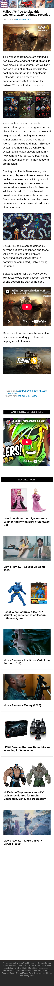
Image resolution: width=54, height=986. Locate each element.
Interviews (33, 889)
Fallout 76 (32, 396)
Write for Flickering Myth (32, 945)
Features (32, 880)
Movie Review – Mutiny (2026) (22, 705)
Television (32, 907)
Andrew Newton (25, 391)
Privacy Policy (28, 973)
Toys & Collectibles (32, 922)
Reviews (32, 875)
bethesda (22, 396)
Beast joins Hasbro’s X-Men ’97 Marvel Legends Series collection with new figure (24, 615)
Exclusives (32, 894)
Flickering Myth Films (32, 927)
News (36, 391)
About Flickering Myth (32, 935)
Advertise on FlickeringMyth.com (32, 940)
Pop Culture (32, 898)
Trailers (43, 391)
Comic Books (33, 912)
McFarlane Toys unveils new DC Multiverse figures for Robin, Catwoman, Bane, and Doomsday (24, 795)
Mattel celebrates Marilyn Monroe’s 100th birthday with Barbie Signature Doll (26, 521)
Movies (32, 902)
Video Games (11, 393)
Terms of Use (14, 973)
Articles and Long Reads (32, 884)
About (32, 931)
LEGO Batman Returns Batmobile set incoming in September (27, 749)
